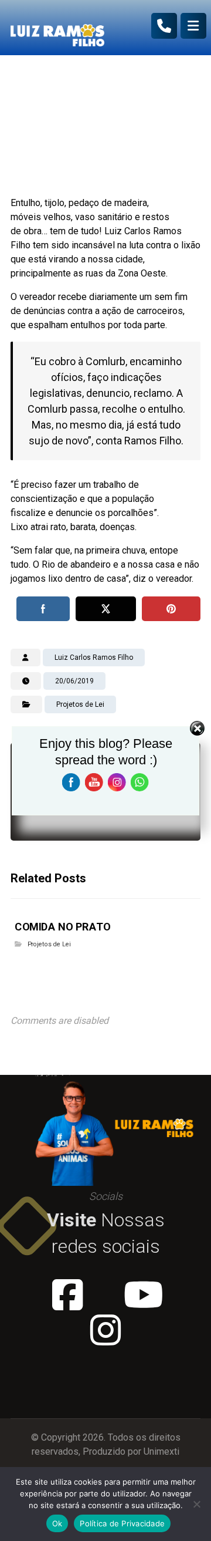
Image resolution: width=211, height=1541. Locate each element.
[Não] (196, 1504)
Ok (57, 1523)
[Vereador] (57, 27)
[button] (193, 26)
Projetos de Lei (49, 944)
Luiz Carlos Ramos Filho (94, 657)
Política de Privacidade (122, 1523)
